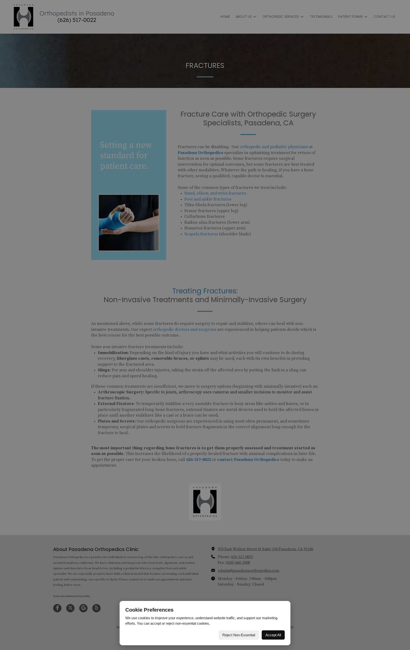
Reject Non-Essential (238, 635)
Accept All (273, 635)
